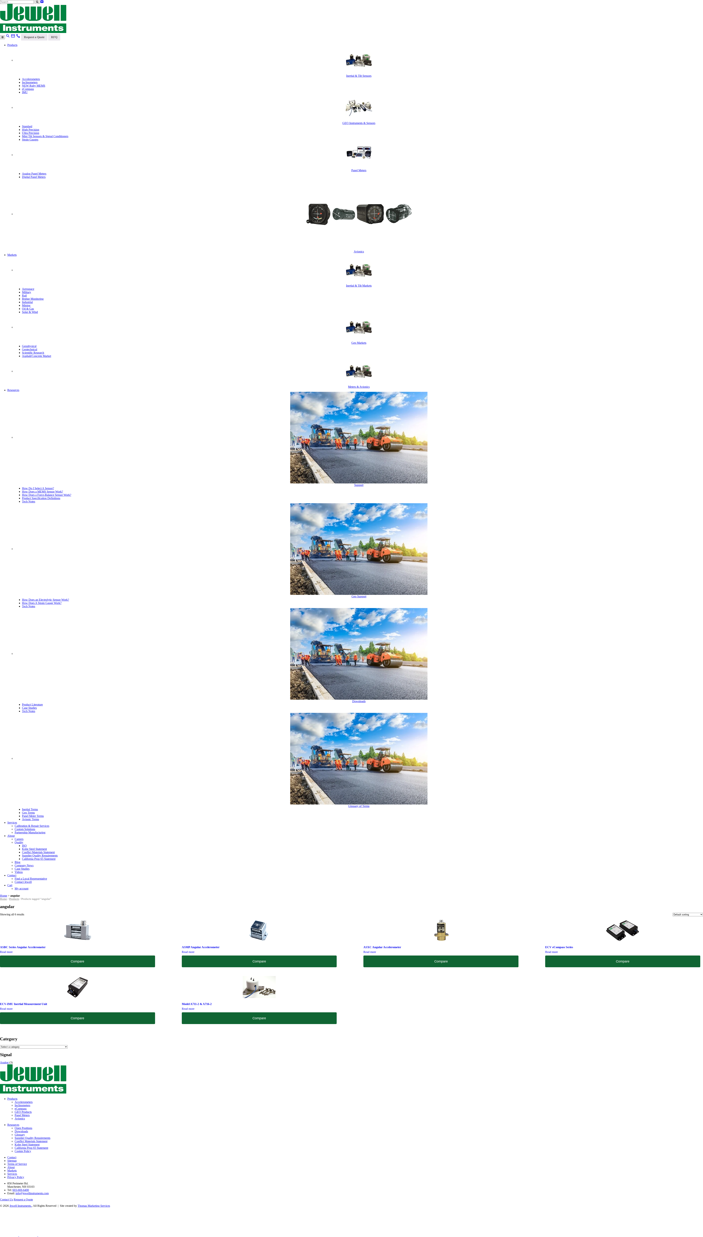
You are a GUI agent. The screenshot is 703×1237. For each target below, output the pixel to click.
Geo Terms (28, 812)
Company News (24, 865)
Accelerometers (31, 79)
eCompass (28, 89)
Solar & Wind (30, 312)
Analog (4, 1062)
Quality (19, 842)
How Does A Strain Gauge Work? (42, 603)
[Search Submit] (37, 2)
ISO (24, 845)
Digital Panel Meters (34, 176)
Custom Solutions (25, 829)
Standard (27, 126)
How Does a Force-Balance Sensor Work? (46, 494)
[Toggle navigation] (2, 37)
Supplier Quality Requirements (40, 855)
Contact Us (6, 1199)
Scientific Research (33, 352)
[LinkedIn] (9, 1235)
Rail (24, 295)
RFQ (54, 37)
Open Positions (23, 1128)
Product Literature (32, 704)
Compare (77, 961)
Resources (13, 390)
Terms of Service (17, 1164)
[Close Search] (41, 1)
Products (12, 45)
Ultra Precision (30, 133)
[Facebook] (28, 1235)
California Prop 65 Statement (38, 858)
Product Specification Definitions (41, 498)
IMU (25, 92)
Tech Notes (28, 501)
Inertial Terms (30, 809)
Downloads (21, 1131)
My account (21, 888)
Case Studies (29, 707)
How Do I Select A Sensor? (38, 488)
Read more (6, 951)
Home (3, 895)
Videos (19, 872)
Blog (17, 862)
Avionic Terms (30, 819)
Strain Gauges (30, 139)
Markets (12, 254)
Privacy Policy (15, 1177)
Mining (26, 305)
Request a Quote (34, 37)
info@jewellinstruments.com (32, 1193)
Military (26, 292)
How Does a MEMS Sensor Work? (42, 491)
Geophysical (29, 346)
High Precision (30, 129)
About (11, 835)
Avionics (20, 1118)
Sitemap (12, 1160)
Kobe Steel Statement (34, 849)
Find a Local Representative (31, 878)
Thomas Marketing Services (94, 1205)
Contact (11, 875)
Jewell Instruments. (21, 1205)
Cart (9, 885)
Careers (19, 839)
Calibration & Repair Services (32, 825)
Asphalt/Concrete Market (36, 356)
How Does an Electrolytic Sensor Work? (45, 599)
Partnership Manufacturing (30, 832)
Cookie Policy (23, 1151)
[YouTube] (47, 1235)
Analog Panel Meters (34, 173)
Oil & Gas (28, 308)
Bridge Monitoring (33, 298)
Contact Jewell (23, 881)
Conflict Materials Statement (38, 852)
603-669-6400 (20, 1190)
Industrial (27, 302)
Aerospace (28, 288)
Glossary (20, 1134)
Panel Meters (22, 1115)
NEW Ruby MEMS (33, 85)
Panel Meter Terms (33, 816)
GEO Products (23, 1111)
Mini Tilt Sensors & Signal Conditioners (45, 136)
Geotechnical (29, 349)
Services (12, 822)
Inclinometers (30, 82)
